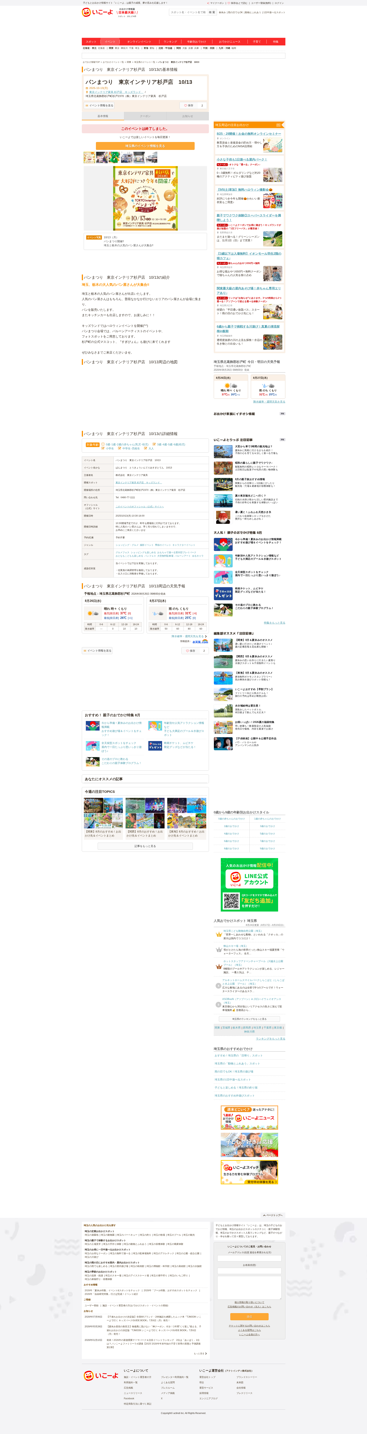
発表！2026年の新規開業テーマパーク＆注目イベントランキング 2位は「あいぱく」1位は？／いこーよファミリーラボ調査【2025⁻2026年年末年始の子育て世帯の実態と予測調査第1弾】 (154, 1344)
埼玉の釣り (145, 1235)
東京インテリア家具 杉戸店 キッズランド (139, 482)
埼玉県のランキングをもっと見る (249, 1019)
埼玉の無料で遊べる (120, 1253)
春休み (222, 12)
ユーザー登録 (91, 1305)
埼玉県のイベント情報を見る (145, 146)
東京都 (278, 1027)
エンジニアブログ (208, 1398)
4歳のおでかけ (231, 833)
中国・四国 (208, 48)
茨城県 (226, 1027)
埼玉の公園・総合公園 (187, 1253)
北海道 (101, 48)
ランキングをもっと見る (270, 1038)
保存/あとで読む (239, 3)
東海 (146, 48)
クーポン (145, 116)
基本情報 (102, 116)
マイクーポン (217, 3)
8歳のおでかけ (231, 848)
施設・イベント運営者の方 (137, 1377)
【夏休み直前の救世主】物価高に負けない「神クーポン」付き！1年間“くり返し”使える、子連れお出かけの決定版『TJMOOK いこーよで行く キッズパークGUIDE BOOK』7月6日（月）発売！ (154, 1330)
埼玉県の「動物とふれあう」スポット (237, 1063)
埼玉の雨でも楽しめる (96, 1266)
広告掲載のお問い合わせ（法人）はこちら (249, 1306)
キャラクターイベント (183, 545)
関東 (111, 48)
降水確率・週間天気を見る (188, 636)
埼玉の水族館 (195, 1266)
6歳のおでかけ (231, 841)
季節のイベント (163, 545)
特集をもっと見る (274, 622)
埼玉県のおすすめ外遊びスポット (235, 1095)
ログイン (279, 3)
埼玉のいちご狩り (179, 1275)
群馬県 (247, 1027)
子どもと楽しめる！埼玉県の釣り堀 (236, 1087)
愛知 (152, 48)
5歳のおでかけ (267, 833)
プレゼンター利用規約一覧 (174, 1377)
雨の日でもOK (235, 12)
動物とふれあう (253, 12)
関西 (178, 48)
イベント (110, 41)
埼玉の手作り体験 (112, 1244)
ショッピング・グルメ (127, 545)
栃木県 (237, 1027)
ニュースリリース (133, 1393)
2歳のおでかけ (231, 826)
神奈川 (124, 48)
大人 (151, 448)
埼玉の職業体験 (175, 1244)
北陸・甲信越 (165, 48)
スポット (91, 41)
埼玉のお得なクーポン (96, 1253)
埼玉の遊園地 (91, 1235)
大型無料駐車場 (165, 556)
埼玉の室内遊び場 (119, 1266)
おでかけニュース (229, 41)
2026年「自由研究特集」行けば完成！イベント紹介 (111, 1294)
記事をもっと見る (145, 846)
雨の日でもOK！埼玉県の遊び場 (234, 1071)
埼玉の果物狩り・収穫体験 (98, 1279)
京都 (190, 48)
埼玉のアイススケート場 (136, 1275)
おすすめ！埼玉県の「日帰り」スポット (239, 1055)
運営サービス (206, 1387)
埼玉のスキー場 (113, 1275)
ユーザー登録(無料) (261, 3)
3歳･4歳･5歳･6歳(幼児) (171, 444)
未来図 (239, 1382)
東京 (117, 48)
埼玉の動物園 (107, 1235)
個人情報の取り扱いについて (249, 1302)
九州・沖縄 (224, 48)
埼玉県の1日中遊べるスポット (233, 1079)
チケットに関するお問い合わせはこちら (249, 1325)
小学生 (110, 448)
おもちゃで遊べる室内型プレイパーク (176, 552)
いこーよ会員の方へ (249, 1334)
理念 (201, 1382)
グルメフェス (122, 552)
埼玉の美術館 (179, 1266)
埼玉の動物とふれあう (135, 1244)
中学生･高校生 (131, 448)
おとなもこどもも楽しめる (129, 556)
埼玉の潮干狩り (159, 1275)
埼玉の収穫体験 (157, 1244)
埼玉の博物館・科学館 (158, 1266)
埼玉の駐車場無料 (142, 1253)
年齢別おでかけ (196, 41)
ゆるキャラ (198, 556)
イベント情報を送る (101, 105)
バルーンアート (183, 556)
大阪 (184, 48)
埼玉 (137, 48)
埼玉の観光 (189, 1235)
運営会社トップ (207, 1377)
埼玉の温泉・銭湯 (94, 1275)
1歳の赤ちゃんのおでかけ (267, 818)
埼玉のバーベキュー (127, 1235)
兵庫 (196, 48)
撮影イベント (147, 545)
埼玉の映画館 (137, 1266)
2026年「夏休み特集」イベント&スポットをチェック (112, 1290)
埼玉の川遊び (91, 1257)
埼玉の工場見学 (93, 1244)
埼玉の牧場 (159, 1235)
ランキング (170, 41)
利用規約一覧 (131, 1382)
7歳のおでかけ (267, 841)
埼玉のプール (174, 1235)
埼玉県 (257, 1027)
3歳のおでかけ (267, 826)
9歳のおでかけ (267, 848)
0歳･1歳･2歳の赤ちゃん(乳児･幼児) (127, 444)
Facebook (129, 1398)
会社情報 (241, 1387)
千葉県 (268, 1027)
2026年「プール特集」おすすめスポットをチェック (170, 1290)
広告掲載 (128, 1387)
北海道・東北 (90, 48)
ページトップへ (274, 1215)
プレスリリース (244, 1393)
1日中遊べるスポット (274, 12)
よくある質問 (168, 1382)
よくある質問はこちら (249, 1330)
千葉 (131, 48)
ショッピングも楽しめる (143, 552)
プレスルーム (168, 1387)
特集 (275, 41)
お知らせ (187, 116)
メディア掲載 (168, 1393)
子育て (257, 41)
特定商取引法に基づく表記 (137, 1404)
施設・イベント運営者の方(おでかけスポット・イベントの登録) (135, 1305)
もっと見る (199, 1353)
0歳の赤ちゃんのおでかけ (231, 818)
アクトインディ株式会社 (238, 1370)
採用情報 (204, 1393)
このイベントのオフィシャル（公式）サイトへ (140, 506)
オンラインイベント (139, 41)
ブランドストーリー (246, 1377)
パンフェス (150, 556)
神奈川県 (249, 1031)
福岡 (233, 48)
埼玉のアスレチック (163, 1253)
